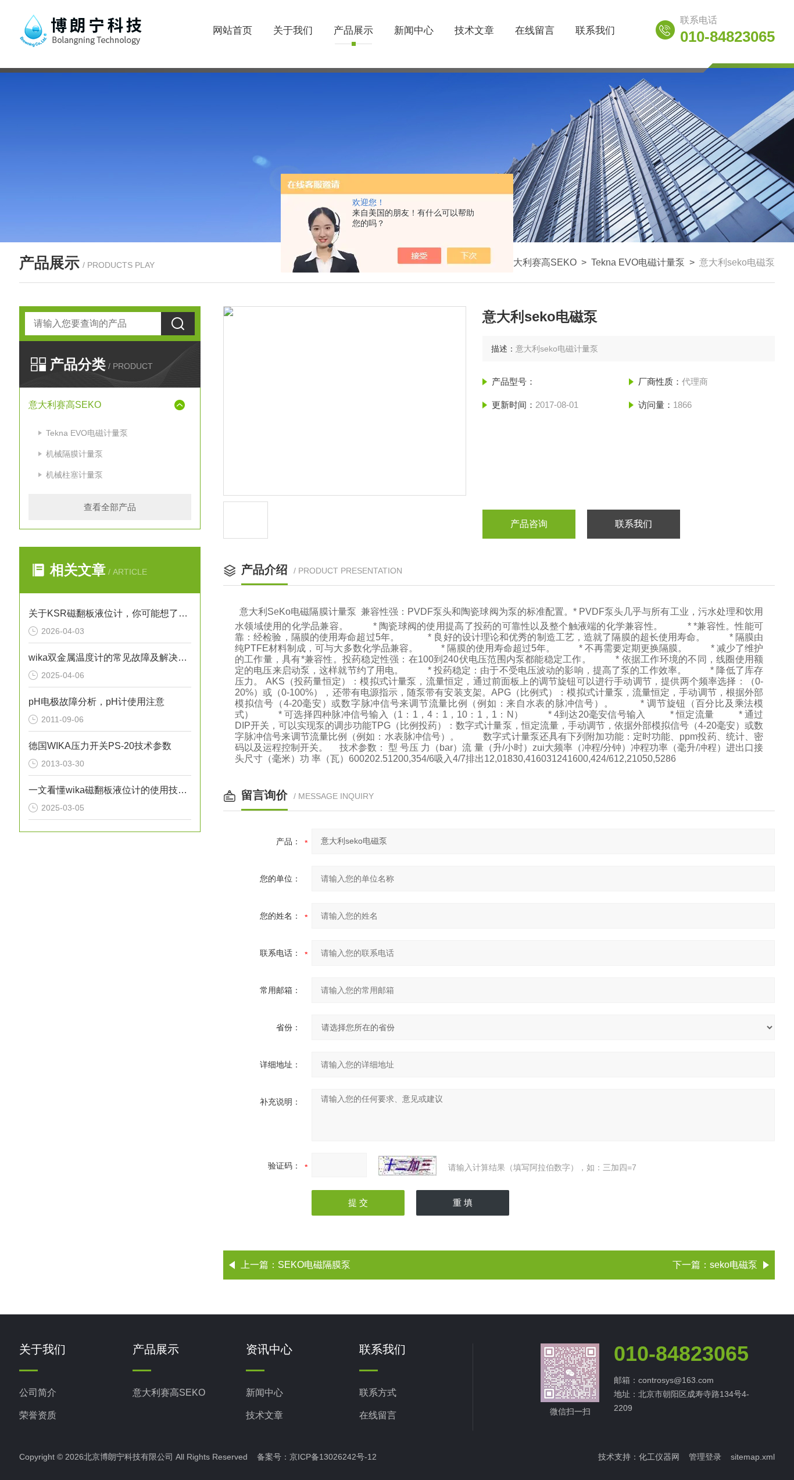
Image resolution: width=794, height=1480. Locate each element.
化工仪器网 (659, 1456)
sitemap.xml (753, 1456)
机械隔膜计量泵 (74, 453)
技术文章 (474, 30)
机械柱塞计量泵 (74, 474)
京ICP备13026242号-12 (333, 1456)
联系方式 (377, 1392)
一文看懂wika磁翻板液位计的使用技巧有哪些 (109, 790)
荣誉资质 (37, 1415)
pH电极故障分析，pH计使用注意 (96, 702)
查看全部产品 (110, 507)
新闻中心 (414, 30)
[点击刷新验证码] (407, 1166)
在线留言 (535, 30)
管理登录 (705, 1456)
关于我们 (293, 30)
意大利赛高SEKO (540, 262)
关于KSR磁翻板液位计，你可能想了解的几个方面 (109, 613)
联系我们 (595, 30)
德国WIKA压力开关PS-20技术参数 (99, 746)
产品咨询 (529, 524)
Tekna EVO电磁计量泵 (638, 262)
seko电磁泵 (733, 1265)
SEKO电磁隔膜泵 (314, 1265)
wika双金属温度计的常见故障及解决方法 (109, 657)
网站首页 (232, 30)
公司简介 (37, 1392)
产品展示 (353, 30)
